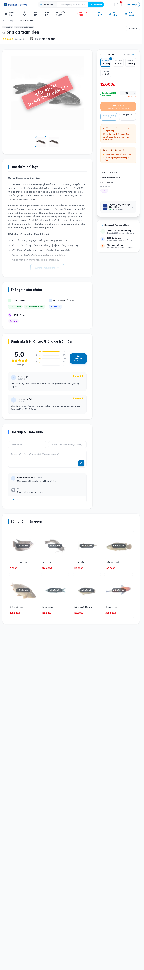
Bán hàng (131, 13)
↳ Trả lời (14, 500)
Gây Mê (36, 13)
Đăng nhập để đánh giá (78, 358)
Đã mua (114, 13)
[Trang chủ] (3, 21)
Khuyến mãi (83, 13)
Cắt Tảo (24, 13)
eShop (10, 20)
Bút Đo (47, 13)
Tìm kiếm (97, 4)
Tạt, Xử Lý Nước (61, 13)
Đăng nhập (132, 4)
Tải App (100, 13)
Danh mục (11, 13)
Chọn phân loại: (107, 54)
